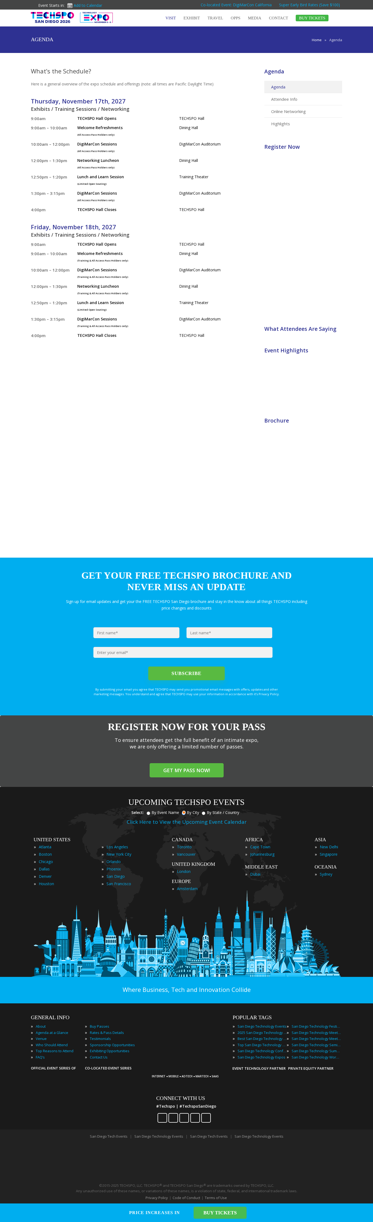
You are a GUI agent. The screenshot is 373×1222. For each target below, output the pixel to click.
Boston (45, 854)
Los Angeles (117, 846)
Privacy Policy (157, 1197)
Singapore (329, 854)
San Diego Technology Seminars (316, 1044)
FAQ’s (40, 1057)
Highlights (280, 123)
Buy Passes (99, 1026)
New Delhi (329, 846)
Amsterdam (187, 888)
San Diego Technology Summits (316, 1050)
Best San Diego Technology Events (262, 1038)
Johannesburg (262, 854)
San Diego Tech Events (109, 1136)
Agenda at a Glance (52, 1032)
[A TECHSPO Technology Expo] (187, 1068)
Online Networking (288, 111)
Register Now (282, 146)
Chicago (46, 861)
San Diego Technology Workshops (316, 1057)
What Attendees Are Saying (300, 328)
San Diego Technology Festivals (316, 1026)
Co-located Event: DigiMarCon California (236, 4)
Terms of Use (216, 1197)
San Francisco (118, 883)
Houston (46, 883)
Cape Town (260, 846)
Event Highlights (286, 350)
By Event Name (165, 812)
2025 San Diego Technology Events (262, 1032)
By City (193, 812)
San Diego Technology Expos (261, 1057)
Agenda (274, 71)
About (41, 1026)
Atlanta (45, 846)
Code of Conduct (186, 1197)
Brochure (276, 420)
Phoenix (113, 869)
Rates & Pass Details (107, 1032)
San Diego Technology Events (262, 1026)
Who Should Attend (52, 1044)
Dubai (255, 874)
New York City (118, 854)
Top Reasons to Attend (54, 1050)
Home (317, 39)
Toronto (184, 846)
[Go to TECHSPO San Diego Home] (72, 17)
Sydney (326, 874)
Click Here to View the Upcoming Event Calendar (187, 821)
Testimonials (100, 1038)
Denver (45, 876)
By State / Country (223, 812)
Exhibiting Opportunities (109, 1050)
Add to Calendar (88, 5)
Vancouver (186, 854)
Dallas (44, 869)
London (184, 871)
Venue (41, 1038)
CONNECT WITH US (180, 1098)
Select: (137, 812)
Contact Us (99, 1057)
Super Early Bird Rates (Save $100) (310, 4)
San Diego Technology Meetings (316, 1032)
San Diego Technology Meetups (316, 1038)
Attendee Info (284, 99)
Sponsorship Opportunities (112, 1044)
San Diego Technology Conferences (262, 1050)
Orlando (113, 861)
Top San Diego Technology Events (262, 1044)
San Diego (115, 876)
